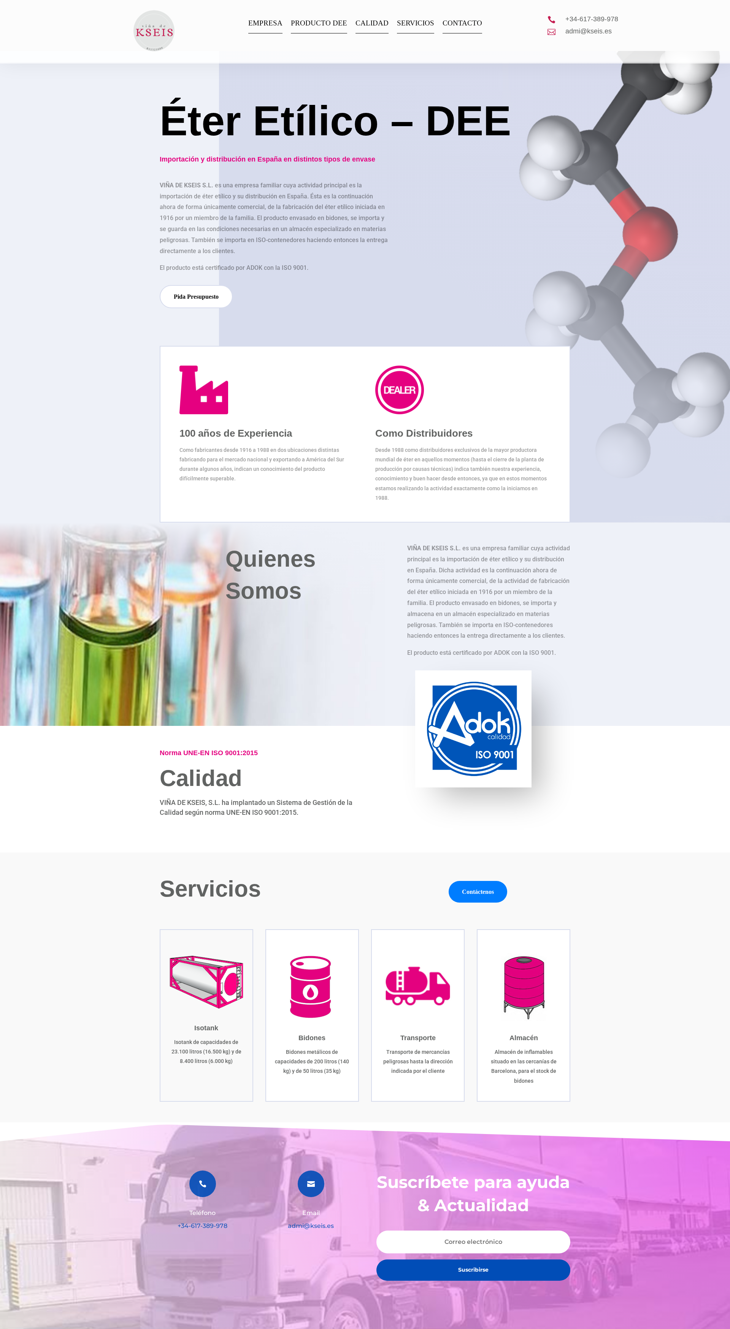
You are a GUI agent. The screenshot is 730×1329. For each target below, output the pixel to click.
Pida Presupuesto (196, 296)
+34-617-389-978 (591, 19)
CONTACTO (462, 24)
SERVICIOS (415, 24)
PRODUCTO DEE (319, 24)
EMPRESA (265, 24)
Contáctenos (478, 892)
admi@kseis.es (588, 31)
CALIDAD (372, 24)
